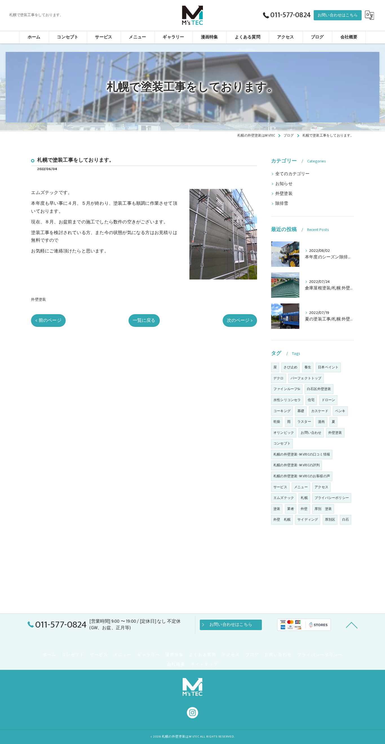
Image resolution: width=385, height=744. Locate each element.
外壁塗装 (38, 299)
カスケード (319, 411)
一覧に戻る (144, 320)
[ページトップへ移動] (351, 624)
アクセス (321, 487)
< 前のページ (48, 320)
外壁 (304, 509)
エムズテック (283, 498)
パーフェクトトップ (306, 378)
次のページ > (240, 320)
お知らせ (284, 184)
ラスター (304, 421)
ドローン (328, 400)
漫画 (321, 421)
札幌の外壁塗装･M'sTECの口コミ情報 (301, 454)
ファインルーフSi (286, 389)
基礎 (300, 411)
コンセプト (282, 443)
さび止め (290, 367)
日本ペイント (328, 367)
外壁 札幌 (282, 519)
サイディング (307, 519)
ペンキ (340, 411)
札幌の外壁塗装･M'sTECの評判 (296, 465)
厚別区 (330, 519)
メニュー (301, 487)
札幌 (304, 498)
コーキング (282, 411)
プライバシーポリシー (332, 498)
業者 (290, 509)
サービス (280, 487)
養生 (307, 367)
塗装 (276, 509)
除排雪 (281, 203)
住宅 (311, 400)
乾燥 (276, 421)
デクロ (278, 378)
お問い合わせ (311, 432)
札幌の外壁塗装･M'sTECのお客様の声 (301, 476)
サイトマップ (204, 664)
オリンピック (283, 432)
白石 (345, 519)
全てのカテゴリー (292, 174)
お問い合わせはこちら (338, 15)
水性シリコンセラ (287, 400)
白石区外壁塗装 (319, 389)
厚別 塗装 (323, 509)
